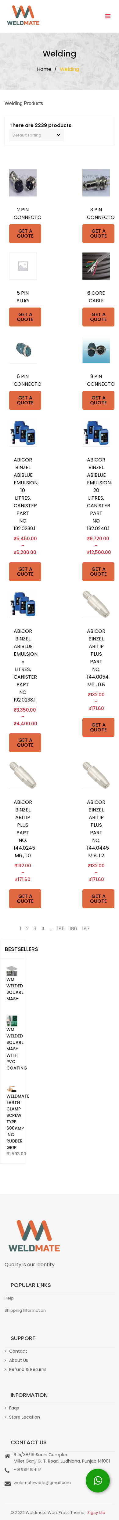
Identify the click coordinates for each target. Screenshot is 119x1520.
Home (44, 69)
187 (86, 928)
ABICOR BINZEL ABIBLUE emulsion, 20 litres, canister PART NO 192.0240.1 (96, 494)
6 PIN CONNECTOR (23, 380)
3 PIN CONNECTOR (96, 213)
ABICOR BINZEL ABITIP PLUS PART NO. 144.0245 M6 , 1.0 (23, 829)
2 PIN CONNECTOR (23, 213)
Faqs (14, 1408)
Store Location (24, 1417)
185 (61, 928)
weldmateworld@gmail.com (42, 1482)
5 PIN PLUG (22, 297)
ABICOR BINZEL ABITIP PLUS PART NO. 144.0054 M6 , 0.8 (96, 658)
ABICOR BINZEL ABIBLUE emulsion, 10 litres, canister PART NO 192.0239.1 (23, 494)
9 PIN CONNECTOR (96, 380)
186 (73, 928)
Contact (18, 1351)
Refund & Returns (27, 1369)
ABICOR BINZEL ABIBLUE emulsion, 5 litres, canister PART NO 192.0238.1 (23, 665)
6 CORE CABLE (96, 297)
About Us (18, 1360)
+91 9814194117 (27, 1469)
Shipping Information (25, 1310)
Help (9, 1298)
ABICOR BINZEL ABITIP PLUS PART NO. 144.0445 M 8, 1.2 (96, 829)
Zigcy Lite (96, 1512)
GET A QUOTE (25, 233)
